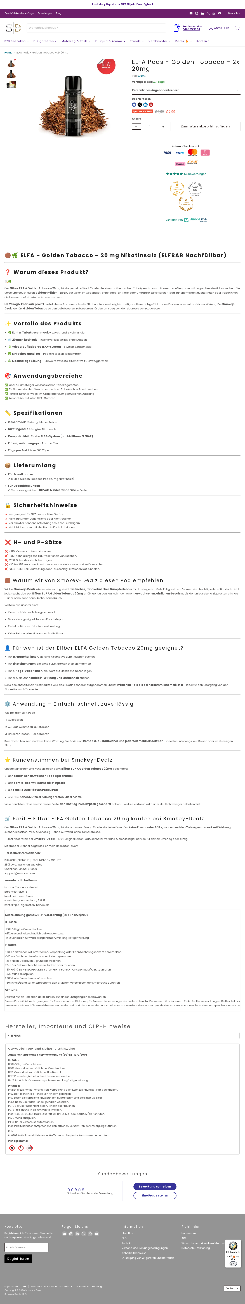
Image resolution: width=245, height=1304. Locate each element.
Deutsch (233, 13)
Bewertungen (45, 13)
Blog (58, 13)
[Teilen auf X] (140, 104)
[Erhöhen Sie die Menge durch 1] (163, 126)
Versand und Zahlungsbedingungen (145, 1248)
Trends (136, 41)
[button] (11, 63)
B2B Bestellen (15, 41)
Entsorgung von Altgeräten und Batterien (148, 1258)
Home (8, 52)
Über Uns (127, 1233)
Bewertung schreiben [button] (155, 1186)
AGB (184, 1238)
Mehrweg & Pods (75, 41)
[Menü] (239, 1242)
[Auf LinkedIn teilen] (145, 104)
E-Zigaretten (44, 41)
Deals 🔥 (182, 41)
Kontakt (203, 41)
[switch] (233, 1263)
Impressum (189, 1233)
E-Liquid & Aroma (109, 41)
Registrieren (18, 1259)
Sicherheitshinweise (134, 1253)
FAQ (124, 1238)
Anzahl (136, 118)
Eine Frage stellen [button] (155, 1195)
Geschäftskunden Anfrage (19, 13)
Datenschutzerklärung (196, 1248)
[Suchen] (161, 28)
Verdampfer (159, 41)
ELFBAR (142, 76)
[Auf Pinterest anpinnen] (151, 104)
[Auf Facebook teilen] (134, 104)
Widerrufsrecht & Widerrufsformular (204, 1243)
